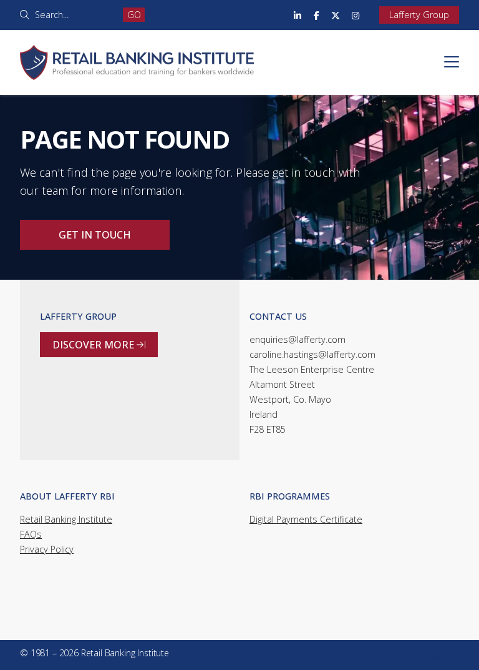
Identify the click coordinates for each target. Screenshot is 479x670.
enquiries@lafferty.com (297, 339)
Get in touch (95, 235)
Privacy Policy (47, 549)
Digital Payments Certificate (305, 519)
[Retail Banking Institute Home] (137, 47)
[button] (451, 62)
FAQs (31, 534)
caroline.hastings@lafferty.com (312, 354)
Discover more (98, 345)
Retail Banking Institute (66, 519)
